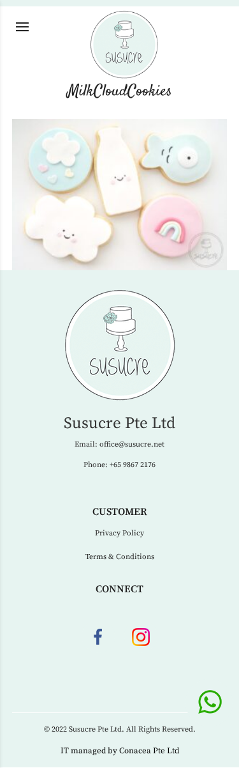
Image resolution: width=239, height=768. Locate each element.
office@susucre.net (131, 444)
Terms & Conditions (119, 557)
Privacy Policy (119, 533)
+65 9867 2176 (133, 465)
